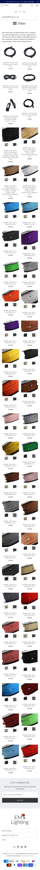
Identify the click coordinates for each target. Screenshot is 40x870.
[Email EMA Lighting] (14, 847)
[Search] (32, 5)
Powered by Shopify (26, 856)
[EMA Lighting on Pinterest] (25, 847)
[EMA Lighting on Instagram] (21, 847)
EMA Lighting (11, 853)
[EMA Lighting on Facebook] (18, 847)
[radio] (6, 145)
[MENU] (1, 5)
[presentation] (18, 145)
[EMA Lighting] (20, 5)
